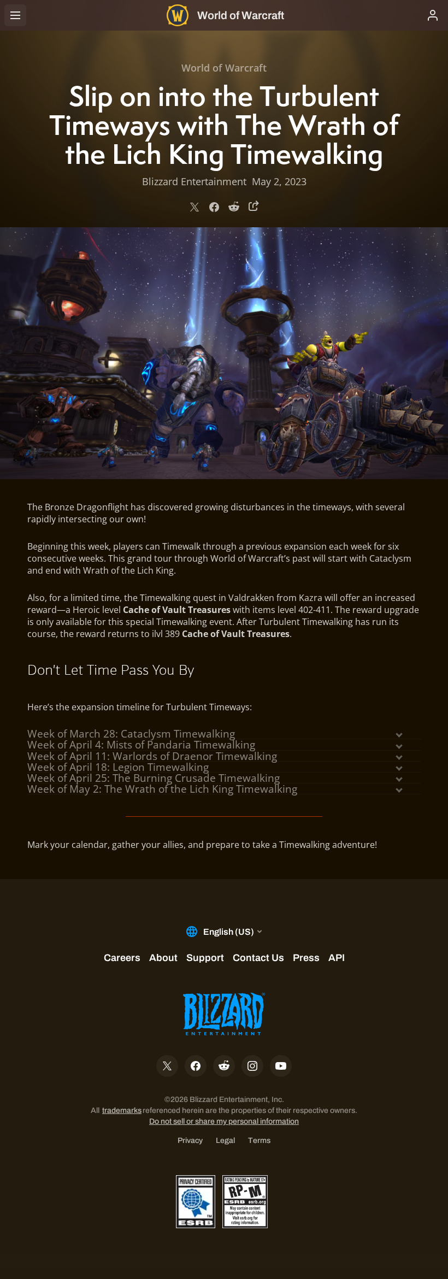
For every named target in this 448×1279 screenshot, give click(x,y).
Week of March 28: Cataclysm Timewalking (131, 733)
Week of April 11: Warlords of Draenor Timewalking (152, 756)
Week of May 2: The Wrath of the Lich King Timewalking (162, 788)
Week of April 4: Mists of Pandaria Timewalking (141, 744)
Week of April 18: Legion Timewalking (118, 767)
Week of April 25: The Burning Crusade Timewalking (153, 778)
